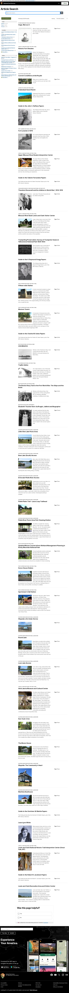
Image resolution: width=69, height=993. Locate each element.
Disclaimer (38, 986)
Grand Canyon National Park (7, 50)
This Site (4, 933)
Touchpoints (45, 922)
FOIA (2, 986)
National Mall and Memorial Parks (8, 42)
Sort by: (53, 18)
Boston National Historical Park (8, 40)
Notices (20, 983)
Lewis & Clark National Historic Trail (9, 32)
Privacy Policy (4, 984)
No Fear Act (39, 984)
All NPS (12, 933)
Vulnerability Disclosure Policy (60, 983)
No (21, 917)
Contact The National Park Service (24, 985)
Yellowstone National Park (7, 37)
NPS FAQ (38, 983)
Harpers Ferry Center (5, 70)
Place (2, 25)
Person (2, 26)
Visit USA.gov (33, 990)
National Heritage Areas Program (8, 72)
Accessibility (4, 983)
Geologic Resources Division (7, 59)
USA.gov (55, 984)
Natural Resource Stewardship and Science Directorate (8, 75)
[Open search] (16, 30)
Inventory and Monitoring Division (8, 64)
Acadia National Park (5, 38)
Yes (21, 913)
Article (2, 23)
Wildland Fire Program (6, 66)
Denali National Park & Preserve (8, 45)
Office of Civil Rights (58, 986)
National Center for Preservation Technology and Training (8, 62)
